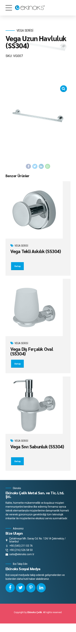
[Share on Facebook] (28, 166)
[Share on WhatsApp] (47, 166)
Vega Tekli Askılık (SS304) (35, 251)
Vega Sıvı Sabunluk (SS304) (37, 446)
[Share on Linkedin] (41, 166)
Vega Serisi (25, 30)
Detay (17, 266)
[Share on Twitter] (34, 166)
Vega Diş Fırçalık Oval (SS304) (31, 351)
